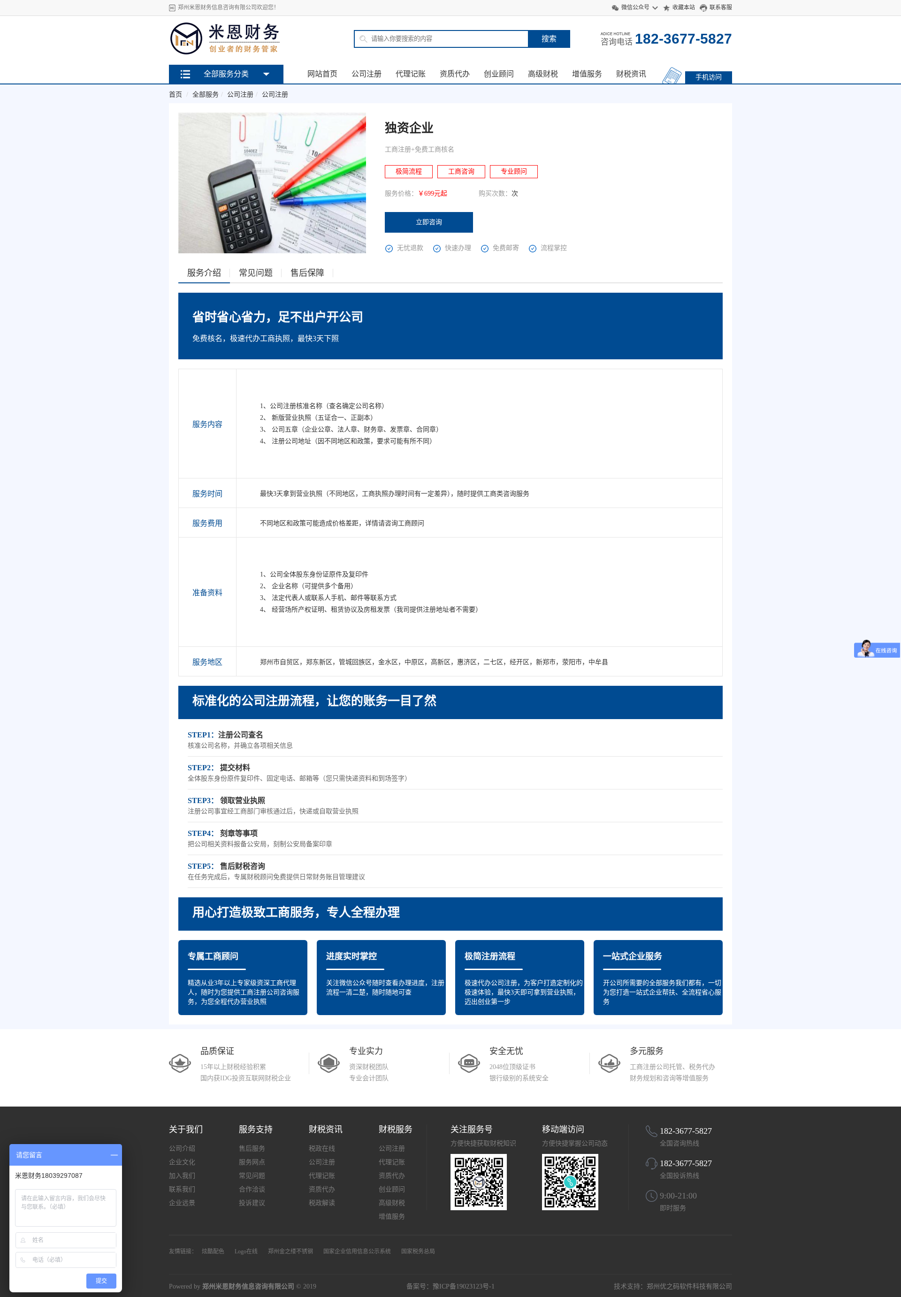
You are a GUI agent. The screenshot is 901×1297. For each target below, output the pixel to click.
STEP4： (203, 833)
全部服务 (205, 94)
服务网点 (252, 1162)
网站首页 (322, 74)
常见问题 (252, 1175)
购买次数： (495, 193)
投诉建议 (252, 1202)
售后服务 (252, 1148)
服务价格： (401, 193)
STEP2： (203, 768)
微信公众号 (635, 7)
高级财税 (543, 74)
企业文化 (182, 1162)
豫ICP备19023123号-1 (464, 1286)
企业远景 (182, 1202)
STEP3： (203, 800)
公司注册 (366, 74)
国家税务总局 (418, 1251)
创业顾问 (499, 74)
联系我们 (182, 1189)
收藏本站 (683, 7)
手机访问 (708, 77)
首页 (175, 94)
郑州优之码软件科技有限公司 (689, 1286)
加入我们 (182, 1175)
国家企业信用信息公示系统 (357, 1251)
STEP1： (203, 735)
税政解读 (322, 1202)
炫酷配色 (213, 1251)
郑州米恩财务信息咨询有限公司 (248, 1286)
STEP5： (203, 866)
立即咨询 (429, 222)
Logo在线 (246, 1251)
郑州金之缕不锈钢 (290, 1251)
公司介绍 (182, 1148)
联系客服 (721, 7)
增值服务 (587, 74)
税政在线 (322, 1148)
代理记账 (411, 74)
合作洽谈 (252, 1189)
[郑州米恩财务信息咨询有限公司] (226, 53)
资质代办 (455, 74)
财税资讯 (631, 74)
